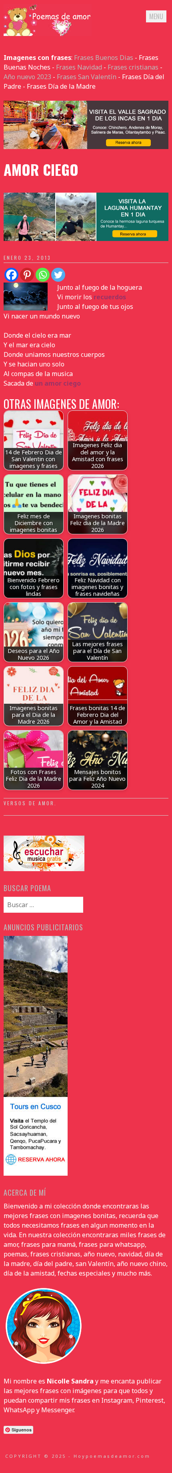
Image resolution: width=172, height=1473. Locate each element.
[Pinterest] (27, 275)
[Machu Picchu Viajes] (86, 146)
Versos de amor (29, 803)
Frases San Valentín (86, 76)
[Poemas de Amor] (48, 33)
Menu (156, 16)
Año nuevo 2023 (27, 76)
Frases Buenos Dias (103, 57)
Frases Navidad (79, 67)
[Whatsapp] (43, 275)
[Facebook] (11, 275)
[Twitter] (58, 275)
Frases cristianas (133, 67)
